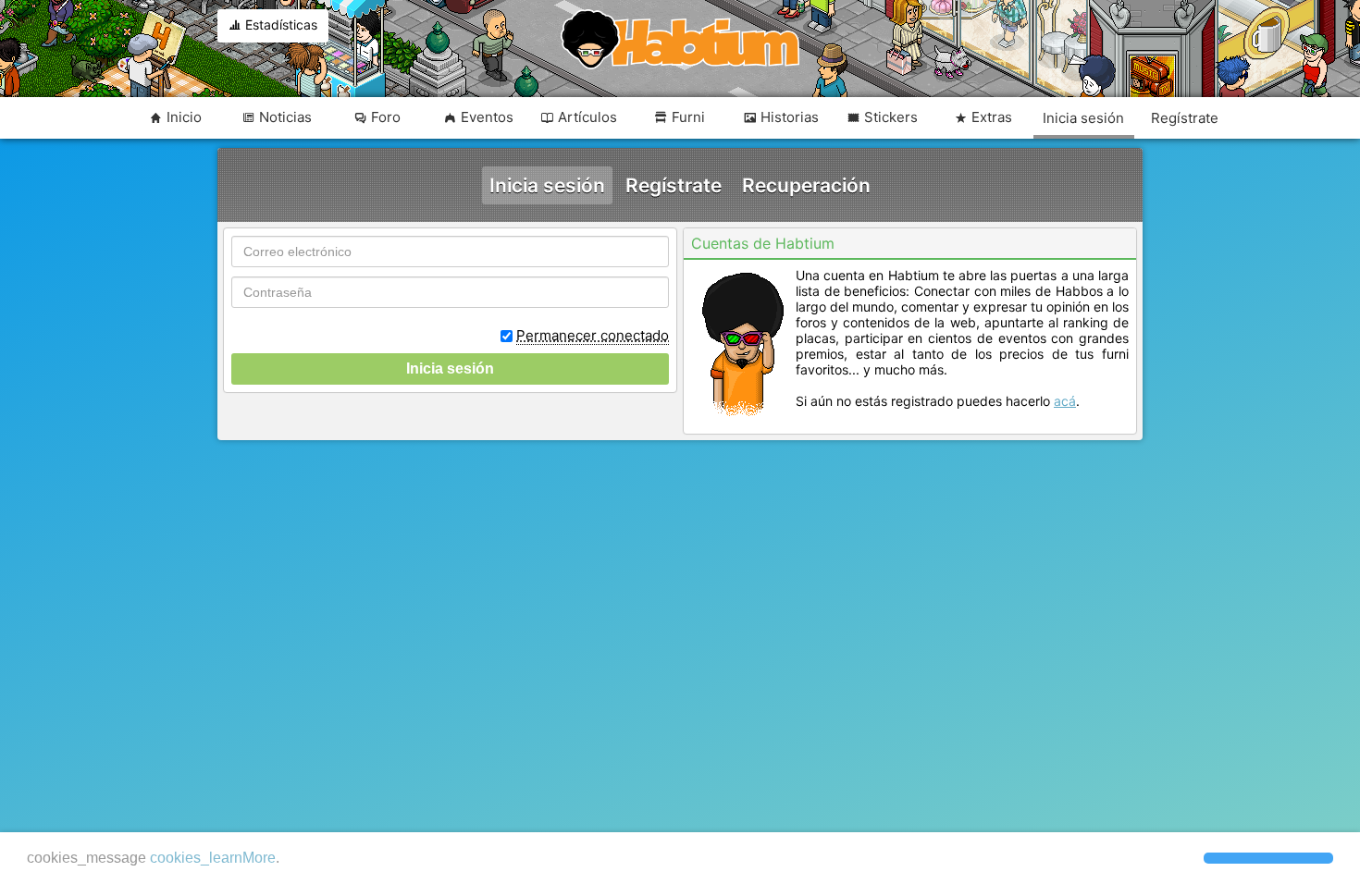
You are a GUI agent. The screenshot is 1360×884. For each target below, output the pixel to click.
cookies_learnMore (213, 858)
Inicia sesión (547, 185)
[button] (1268, 858)
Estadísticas (279, 24)
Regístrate (673, 185)
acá (1065, 401)
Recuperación (806, 185)
